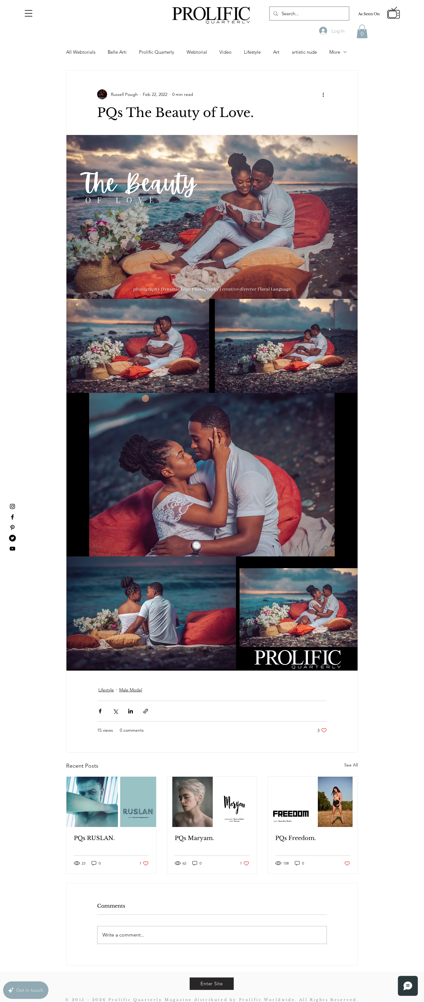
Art (276, 52)
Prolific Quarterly (156, 52)
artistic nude (304, 52)
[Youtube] (12, 548)
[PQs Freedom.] (313, 802)
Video (225, 52)
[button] (28, 13)
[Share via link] (146, 711)
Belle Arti (117, 52)
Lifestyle (252, 52)
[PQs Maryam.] (212, 802)
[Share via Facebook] (100, 711)
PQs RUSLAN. (94, 838)
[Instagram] (12, 506)
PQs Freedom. (295, 838)
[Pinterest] (12, 527)
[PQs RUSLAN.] (111, 802)
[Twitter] (12, 538)
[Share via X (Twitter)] (115, 711)
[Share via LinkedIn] (130, 711)
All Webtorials (80, 52)
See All (351, 765)
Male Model (130, 690)
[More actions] (323, 94)
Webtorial (197, 52)
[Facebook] (12, 517)
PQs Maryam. (194, 838)
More (334, 52)
